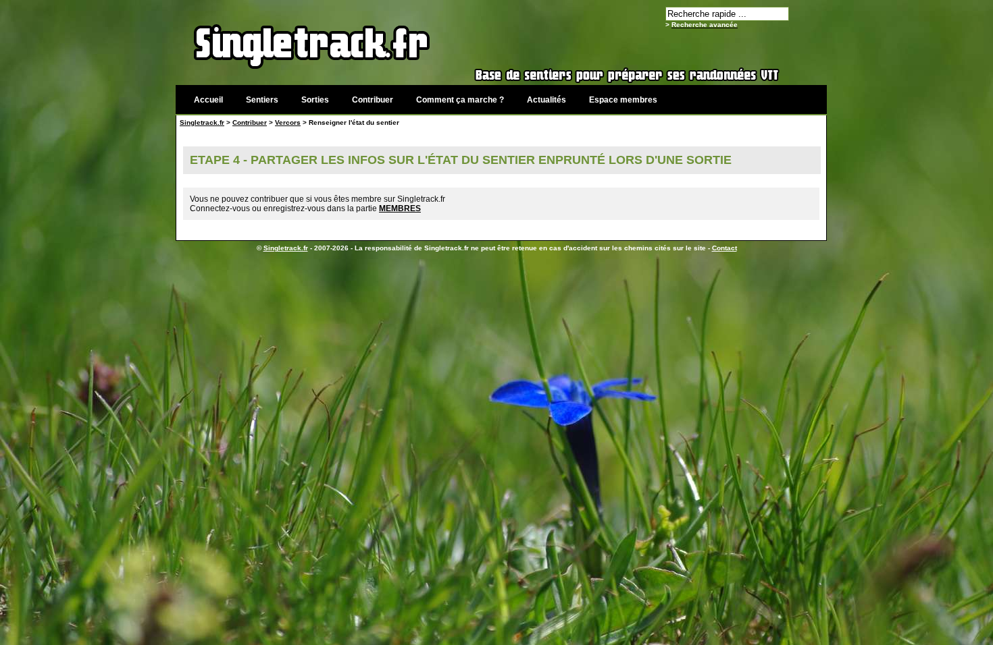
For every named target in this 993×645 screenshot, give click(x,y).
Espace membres (623, 100)
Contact (724, 248)
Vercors (288, 122)
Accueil (208, 100)
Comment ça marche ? (460, 100)
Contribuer (372, 100)
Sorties (315, 100)
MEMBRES (400, 208)
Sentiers (262, 100)
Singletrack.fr (202, 122)
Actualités (546, 100)
